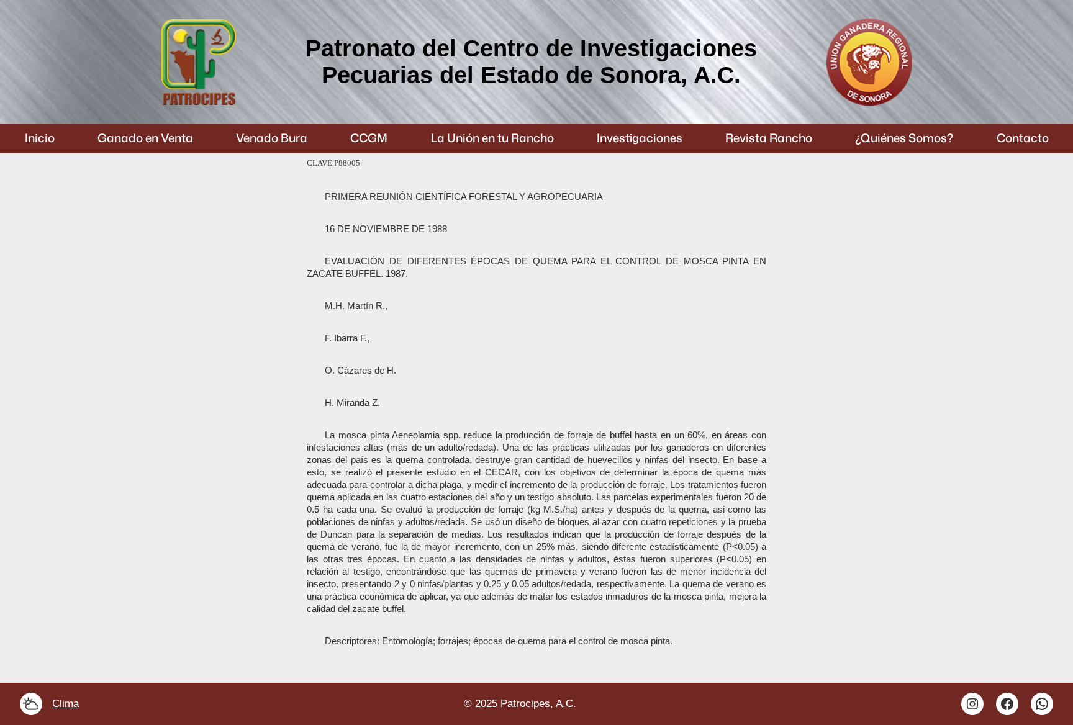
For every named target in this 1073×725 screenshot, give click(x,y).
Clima (65, 703)
